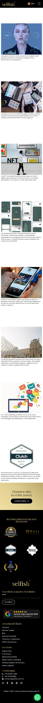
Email (4, 594)
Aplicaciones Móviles (9, 657)
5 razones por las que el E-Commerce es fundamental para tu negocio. (20, 254)
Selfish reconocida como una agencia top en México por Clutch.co (21, 429)
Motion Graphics (8, 666)
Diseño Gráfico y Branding (11, 660)
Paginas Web (6, 651)
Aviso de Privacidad (9, 636)
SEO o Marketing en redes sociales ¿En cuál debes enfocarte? (21, 71)
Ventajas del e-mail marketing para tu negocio (18, 374)
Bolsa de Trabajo (8, 630)
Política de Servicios (9, 642)
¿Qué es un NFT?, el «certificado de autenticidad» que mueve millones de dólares (21, 131)
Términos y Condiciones (11, 639)
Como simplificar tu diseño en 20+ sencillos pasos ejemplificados (19, 191)
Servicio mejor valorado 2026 (26, 614)
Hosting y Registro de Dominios (13, 663)
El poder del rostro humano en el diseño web (20, 15)
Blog (3, 633)
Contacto (5, 627)
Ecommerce (6, 654)
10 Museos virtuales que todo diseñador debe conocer (20, 316)
